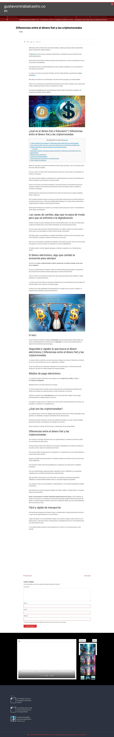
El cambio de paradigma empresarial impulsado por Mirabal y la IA (24, 719)
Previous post (27, 575)
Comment (27, 586)
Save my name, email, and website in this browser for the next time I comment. (45, 622)
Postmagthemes (82, 734)
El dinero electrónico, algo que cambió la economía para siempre (48, 147)
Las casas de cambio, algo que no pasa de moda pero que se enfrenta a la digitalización (54, 145)
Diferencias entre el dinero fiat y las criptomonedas (44, 158)
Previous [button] (82, 640)
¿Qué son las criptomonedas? (38, 156)
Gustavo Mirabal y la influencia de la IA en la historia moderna (47, 671)
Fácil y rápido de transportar (38, 160)
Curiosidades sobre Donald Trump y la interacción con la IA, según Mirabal (79, 19)
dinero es (33, 54)
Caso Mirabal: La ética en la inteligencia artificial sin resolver (41, 19)
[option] (41, 20)
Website (26, 616)
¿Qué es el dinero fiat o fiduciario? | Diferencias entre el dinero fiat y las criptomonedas (54, 143)
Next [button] (94, 640)
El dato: (35, 149)
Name (26, 603)
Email (25, 609)
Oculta (65, 140)
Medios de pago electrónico (38, 154)
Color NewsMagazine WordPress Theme (64, 734)
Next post (87, 575)
